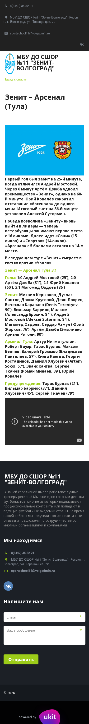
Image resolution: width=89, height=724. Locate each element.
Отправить (21, 659)
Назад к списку (15, 79)
